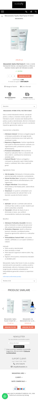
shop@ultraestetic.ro (20, 367)
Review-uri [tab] (7, 281)
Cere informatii (26, 86)
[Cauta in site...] (36, 12)
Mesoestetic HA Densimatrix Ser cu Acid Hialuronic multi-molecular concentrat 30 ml (28, 320)
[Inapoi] (1, 16)
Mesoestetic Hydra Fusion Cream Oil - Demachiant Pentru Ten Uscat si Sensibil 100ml (10, 320)
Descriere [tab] (5, 106)
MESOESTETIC (19, 18)
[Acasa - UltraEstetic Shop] (19, 4)
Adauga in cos (24, 76)
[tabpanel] (19, 39)
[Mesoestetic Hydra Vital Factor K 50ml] (19, 39)
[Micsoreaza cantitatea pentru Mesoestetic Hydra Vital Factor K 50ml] (8, 76)
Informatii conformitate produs (12, 276)
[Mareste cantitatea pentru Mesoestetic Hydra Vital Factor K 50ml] (14, 76)
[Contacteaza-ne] (26, 12)
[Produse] (2, 12)
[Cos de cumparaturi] (31, 12)
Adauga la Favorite (11, 86)
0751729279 (20, 364)
